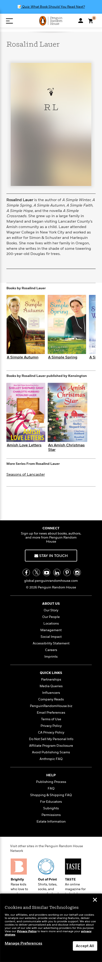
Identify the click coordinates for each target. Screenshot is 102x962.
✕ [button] (95, 900)
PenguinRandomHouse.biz (51, 706)
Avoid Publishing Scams (51, 752)
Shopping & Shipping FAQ (51, 795)
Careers (51, 650)
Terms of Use (51, 719)
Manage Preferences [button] (23, 943)
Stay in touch (53, 555)
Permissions (51, 815)
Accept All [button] (85, 946)
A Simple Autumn (22, 357)
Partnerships (51, 679)
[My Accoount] (80, 20)
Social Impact (51, 636)
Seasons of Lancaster (25, 474)
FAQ (51, 788)
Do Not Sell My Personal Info (51, 739)
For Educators (51, 801)
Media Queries (51, 686)
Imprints (51, 656)
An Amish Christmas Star (66, 447)
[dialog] (51, 928)
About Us (51, 603)
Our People (51, 617)
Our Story (51, 610)
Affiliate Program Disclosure (51, 745)
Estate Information (51, 821)
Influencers (51, 692)
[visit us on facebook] (26, 572)
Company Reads (51, 699)
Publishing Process (51, 782)
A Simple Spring (62, 357)
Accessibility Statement (51, 643)
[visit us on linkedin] (56, 572)
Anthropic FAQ (51, 759)
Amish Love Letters (24, 445)
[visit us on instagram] (77, 572)
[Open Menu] (9, 21)
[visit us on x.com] (36, 572)
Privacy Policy (51, 726)
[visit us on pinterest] (67, 572)
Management (51, 630)
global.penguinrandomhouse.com (51, 580)
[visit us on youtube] (46, 572)
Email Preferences (51, 712)
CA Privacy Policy (51, 732)
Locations (51, 623)
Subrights (51, 808)
